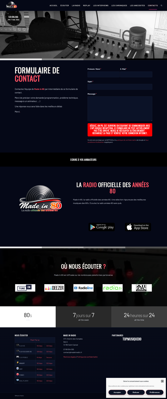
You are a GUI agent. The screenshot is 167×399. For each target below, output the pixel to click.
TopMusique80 (132, 339)
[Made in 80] (11, 5)
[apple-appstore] (138, 227)
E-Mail (123, 69)
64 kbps (39, 357)
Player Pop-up (34, 340)
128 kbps (39, 352)
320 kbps (49, 346)
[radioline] (83, 288)
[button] (162, 381)
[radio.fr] (112, 288)
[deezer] (54, 288)
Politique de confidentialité (87, 357)
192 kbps (39, 346)
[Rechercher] (161, 5)
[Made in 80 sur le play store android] (102, 227)
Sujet (90, 81)
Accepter (117, 392)
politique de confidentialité (126, 140)
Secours (49, 357)
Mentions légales (69, 357)
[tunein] (25, 288)
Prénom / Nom (94, 69)
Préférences (155, 392)
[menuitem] (53, 5)
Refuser (136, 392)
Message (92, 94)
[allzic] (141, 288)
